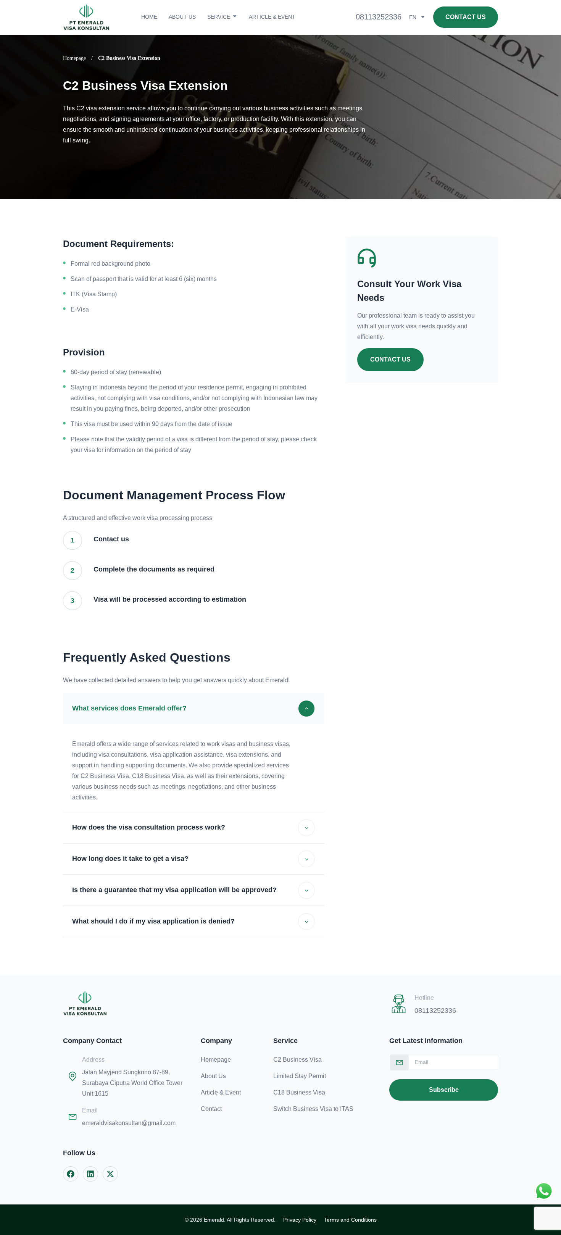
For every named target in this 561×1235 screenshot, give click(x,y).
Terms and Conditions (350, 1220)
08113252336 (378, 17)
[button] (193, 708)
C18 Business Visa (299, 1092)
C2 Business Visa (297, 1059)
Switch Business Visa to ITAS (313, 1109)
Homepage (74, 58)
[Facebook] (70, 1174)
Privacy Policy (299, 1220)
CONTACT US (390, 359)
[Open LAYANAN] (234, 16)
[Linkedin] (90, 1174)
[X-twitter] (110, 1174)
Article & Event (221, 1092)
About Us (213, 1076)
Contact (211, 1109)
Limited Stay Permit (299, 1076)
